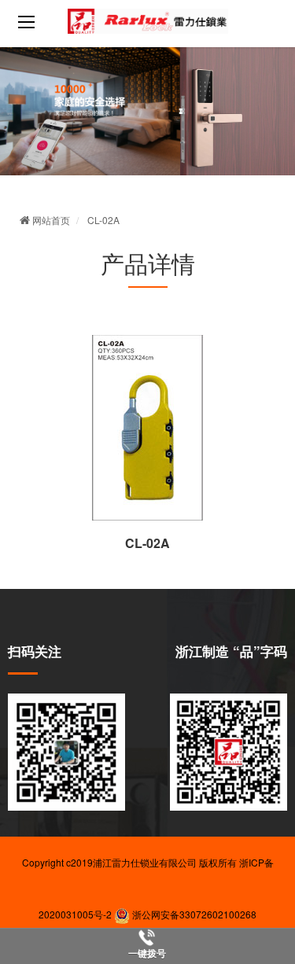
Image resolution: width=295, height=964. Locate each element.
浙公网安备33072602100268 (193, 914)
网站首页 (50, 219)
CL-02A (103, 219)
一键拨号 (147, 953)
